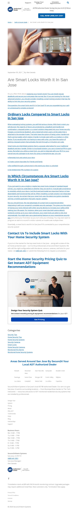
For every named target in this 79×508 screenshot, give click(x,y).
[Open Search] (68, 3)
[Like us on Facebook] (9, 479)
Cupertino (59, 381)
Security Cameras (14, 342)
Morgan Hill (38, 377)
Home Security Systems (16, 340)
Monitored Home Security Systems (20, 352)
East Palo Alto (39, 371)
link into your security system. (25, 101)
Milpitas (58, 377)
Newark (16, 371)
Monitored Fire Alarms (16, 350)
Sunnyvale (48, 371)
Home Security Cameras (16, 347)
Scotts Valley (49, 377)
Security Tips (12, 335)
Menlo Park (38, 381)
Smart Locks (12, 345)
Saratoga (17, 377)
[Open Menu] (9, 3)
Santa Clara (28, 377)
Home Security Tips (15, 337)
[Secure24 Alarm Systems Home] (19, 9)
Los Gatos (17, 381)
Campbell (27, 381)
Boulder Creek (60, 371)
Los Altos (48, 381)
